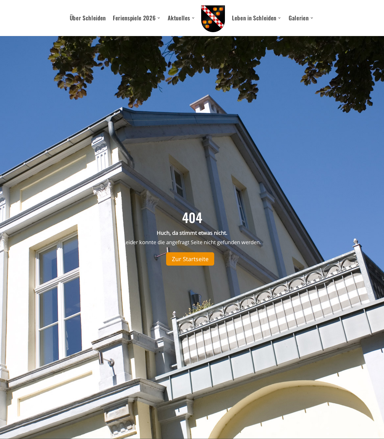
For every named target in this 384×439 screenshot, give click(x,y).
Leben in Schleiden (254, 19)
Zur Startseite (190, 259)
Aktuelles (179, 19)
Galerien (299, 19)
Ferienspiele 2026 (134, 19)
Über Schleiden (88, 19)
